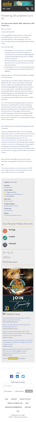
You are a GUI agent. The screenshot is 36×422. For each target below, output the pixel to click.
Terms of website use (14, 403)
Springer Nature (7, 29)
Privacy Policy (25, 399)
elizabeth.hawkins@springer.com (14, 194)
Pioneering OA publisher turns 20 (13, 215)
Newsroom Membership (13, 407)
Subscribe (29, 391)
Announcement (8, 210)
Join (4, 8)
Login (8, 8)
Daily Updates (8, 391)
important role (10, 144)
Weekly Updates (19, 391)
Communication (8, 201)
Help (27, 403)
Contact (14, 399)
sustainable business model (21, 50)
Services (28, 407)
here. (25, 159)
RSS (18, 411)
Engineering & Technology (11, 205)
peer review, (15, 63)
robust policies (16, 67)
